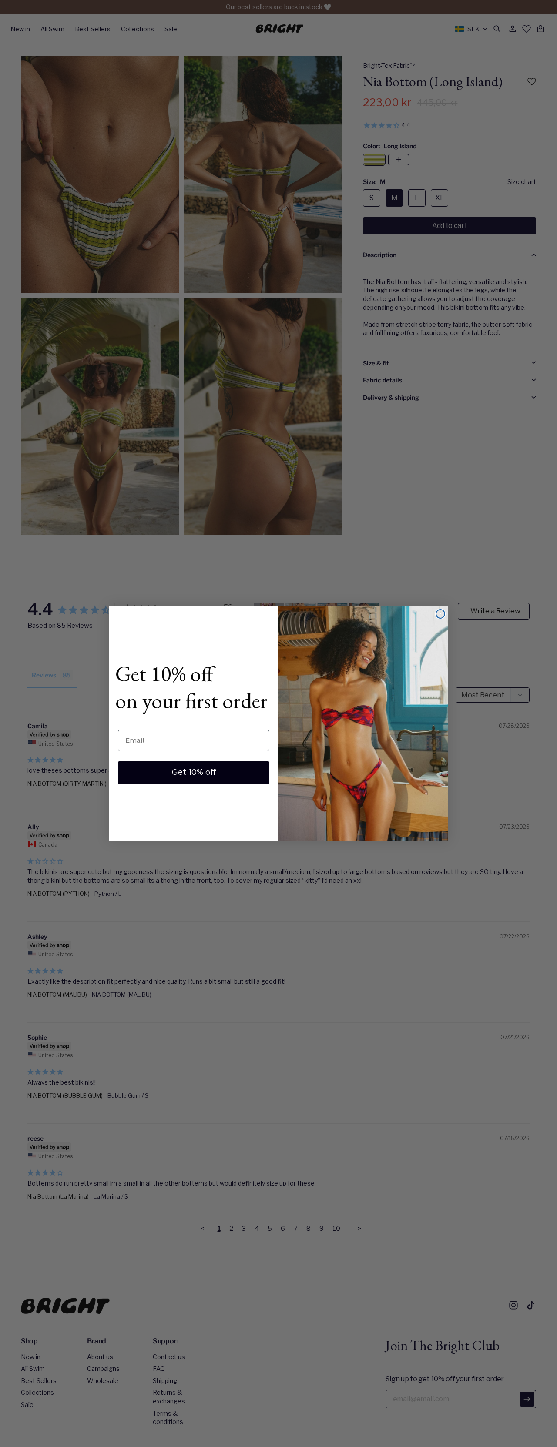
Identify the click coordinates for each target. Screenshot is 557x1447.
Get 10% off (193, 773)
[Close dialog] (440, 614)
